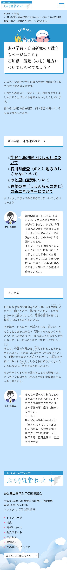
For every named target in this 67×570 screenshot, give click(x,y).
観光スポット (14, 532)
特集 (16, 13)
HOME (7, 13)
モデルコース (14, 527)
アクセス (12, 537)
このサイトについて (18, 547)
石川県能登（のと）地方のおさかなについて (35, 171)
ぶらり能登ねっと (16, 5)
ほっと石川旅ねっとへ (18, 556)
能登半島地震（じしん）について (35, 159)
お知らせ (12, 542)
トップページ (14, 517)
